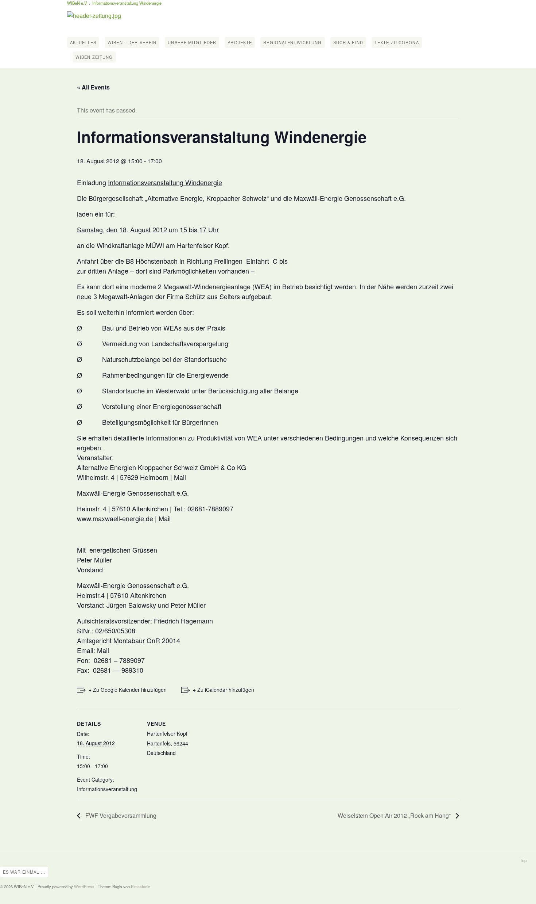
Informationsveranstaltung (107, 789)
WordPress (84, 886)
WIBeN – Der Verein (132, 42)
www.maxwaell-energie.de (115, 518)
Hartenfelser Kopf (167, 733)
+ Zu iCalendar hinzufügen (223, 689)
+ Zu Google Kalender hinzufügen (128, 689)
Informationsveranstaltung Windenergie (127, 3)
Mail (180, 477)
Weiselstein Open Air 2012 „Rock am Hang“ (395, 815)
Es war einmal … (24, 872)
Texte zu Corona (396, 42)
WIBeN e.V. (77, 3)
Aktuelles (83, 42)
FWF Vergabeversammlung (120, 815)
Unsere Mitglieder (192, 42)
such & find (348, 42)
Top (523, 860)
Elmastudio (140, 886)
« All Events (93, 87)
